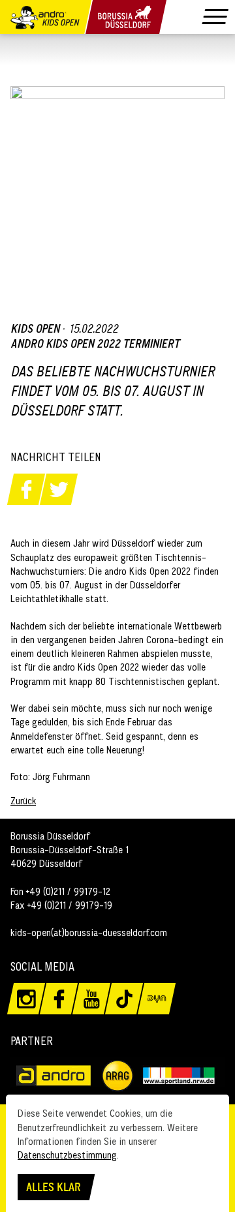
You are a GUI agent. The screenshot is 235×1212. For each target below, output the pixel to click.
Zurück (23, 801)
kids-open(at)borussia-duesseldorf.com (88, 932)
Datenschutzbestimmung (67, 1155)
